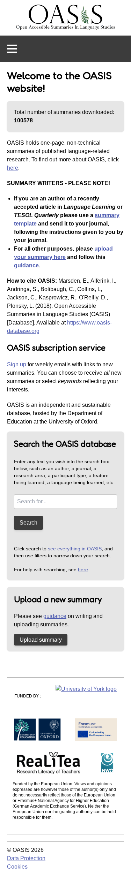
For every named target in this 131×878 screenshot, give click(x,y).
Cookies (17, 867)
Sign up (16, 364)
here (12, 168)
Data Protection (26, 858)
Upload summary (41, 640)
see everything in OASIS (75, 548)
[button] (12, 49)
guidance (26, 265)
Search (28, 523)
